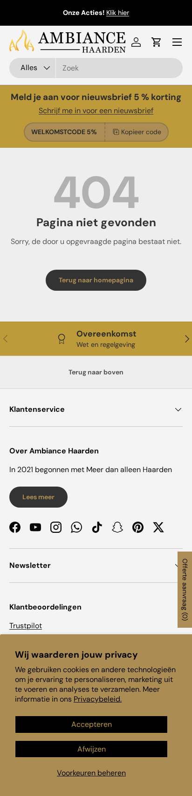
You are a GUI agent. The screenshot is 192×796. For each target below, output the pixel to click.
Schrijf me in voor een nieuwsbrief (96, 110)
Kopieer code (141, 132)
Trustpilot (25, 626)
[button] (156, 42)
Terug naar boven (96, 372)
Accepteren (91, 724)
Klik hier (117, 12)
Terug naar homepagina (96, 280)
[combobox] (96, 68)
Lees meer (38, 497)
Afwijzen (91, 749)
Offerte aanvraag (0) (185, 590)
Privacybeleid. (98, 699)
